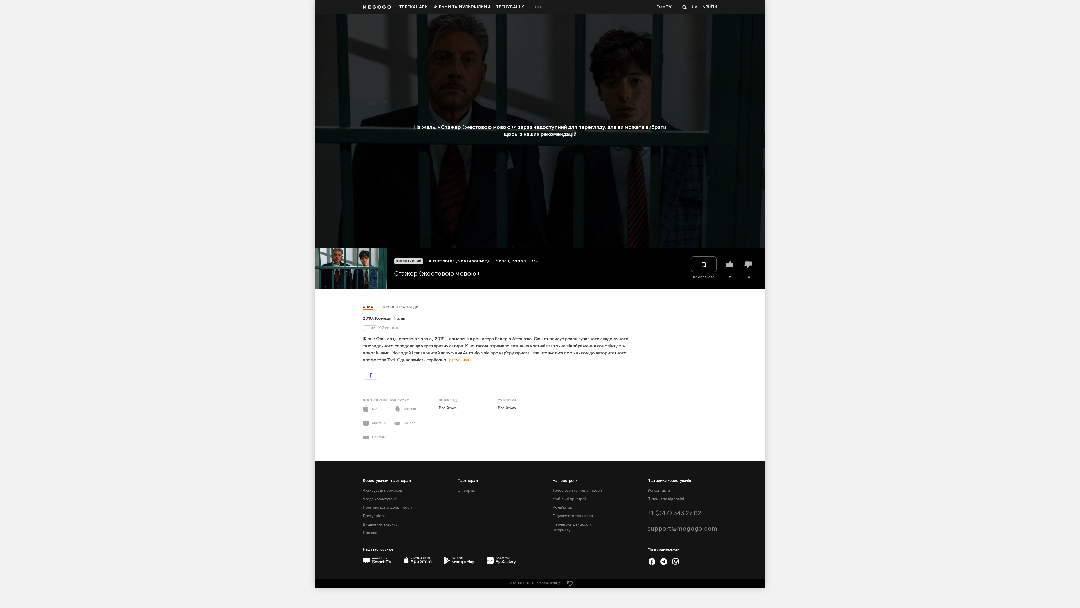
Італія (399, 318)
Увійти (710, 7)
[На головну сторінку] (377, 7)
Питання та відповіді (665, 499)
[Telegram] (663, 561)
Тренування (510, 7)
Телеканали (413, 7)
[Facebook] (651, 561)
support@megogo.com (682, 528)
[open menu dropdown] (538, 7)
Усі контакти (658, 490)
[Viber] (675, 561)
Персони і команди (400, 307)
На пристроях (565, 480)
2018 (368, 318)
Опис (368, 307)
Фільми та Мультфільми (462, 7)
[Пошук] (684, 7)
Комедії (383, 318)
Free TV (664, 7)
